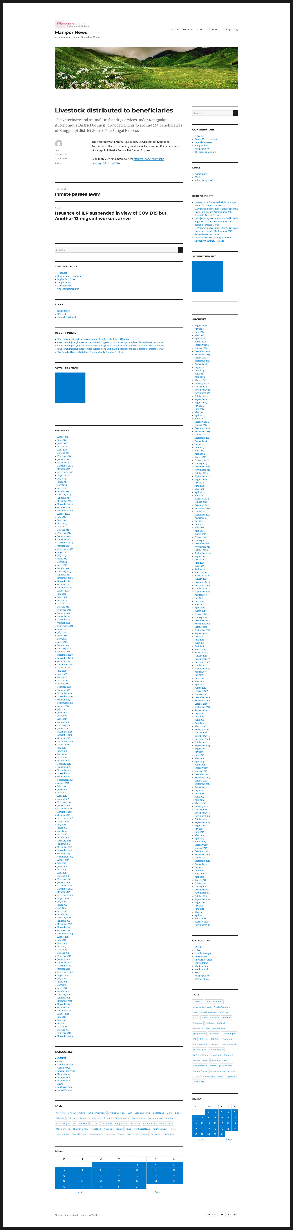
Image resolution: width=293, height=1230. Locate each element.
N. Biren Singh (80, 1129)
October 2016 (63, 815)
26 (174, 1181)
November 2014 (64, 889)
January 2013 (63, 959)
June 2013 (62, 943)
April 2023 (62, 565)
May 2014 (62, 908)
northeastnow (160, 1129)
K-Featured (106, 1123)
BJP (130, 1113)
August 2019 (63, 706)
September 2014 (65, 895)
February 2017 (64, 802)
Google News (63, 1068)
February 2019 (64, 725)
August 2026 (63, 437)
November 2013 (64, 927)
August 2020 (63, 667)
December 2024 (65, 501)
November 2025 (65, 466)
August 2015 (63, 860)
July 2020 (61, 671)
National (108, 1129)
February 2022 (64, 610)
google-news (139, 1118)
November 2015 (64, 850)
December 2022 (65, 578)
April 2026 (62, 450)
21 (82, 1181)
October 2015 (63, 853)
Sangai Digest (79, 1134)
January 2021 (63, 651)
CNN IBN (61, 1058)
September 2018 (65, 741)
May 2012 (62, 985)
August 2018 (63, 744)
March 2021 (63, 645)
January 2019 (63, 728)
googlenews (155, 1118)
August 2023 (63, 552)
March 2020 (63, 683)
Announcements (76, 1113)
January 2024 (63, 536)
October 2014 (63, 892)
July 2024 (61, 517)
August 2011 (63, 1014)
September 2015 (65, 857)
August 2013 (63, 937)
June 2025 (62, 482)
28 (82, 1186)
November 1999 (65, 1036)
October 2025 (63, 469)
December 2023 (64, 539)
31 (137, 1186)
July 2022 (61, 594)
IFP (74, 1123)
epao (57, 150)
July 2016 (61, 824)
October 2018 (63, 738)
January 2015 (63, 882)
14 (82, 1175)
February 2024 (64, 533)
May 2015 (62, 869)
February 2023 (64, 571)
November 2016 (65, 812)
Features (96, 1118)
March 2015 (63, 876)
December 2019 (64, 693)
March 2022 (63, 607)
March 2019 (63, 722)
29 (100, 1186)
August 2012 (63, 975)
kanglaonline (121, 1123)
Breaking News (142, 1113)
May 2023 (62, 562)
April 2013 (62, 949)
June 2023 (62, 558)
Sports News (133, 1134)
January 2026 (63, 459)
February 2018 (64, 764)
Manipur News (71, 32)
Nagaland (96, 1129)
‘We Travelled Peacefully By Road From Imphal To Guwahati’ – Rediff (90, 352)
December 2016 (64, 808)
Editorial (60, 1118)
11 (156, 1170)
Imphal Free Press (66, 279)
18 (156, 1175)
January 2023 (63, 574)
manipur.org (230, 29)
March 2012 (63, 991)
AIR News (60, 1113)
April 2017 (62, 796)
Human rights (63, 1123)
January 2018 (63, 767)
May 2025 (62, 485)
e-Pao (58, 158)
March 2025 (63, 491)
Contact (214, 29)
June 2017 (62, 789)
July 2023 (61, 555)
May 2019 (62, 715)
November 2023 (65, 542)
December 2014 (64, 885)
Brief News (158, 1113)
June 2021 (62, 635)
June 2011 (62, 1020)
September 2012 (65, 972)
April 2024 (62, 526)
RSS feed (61, 314)
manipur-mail (150, 1123)
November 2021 (64, 619)
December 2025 (65, 462)
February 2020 (64, 687)
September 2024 (65, 510)
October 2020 (63, 661)
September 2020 (65, 664)
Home (174, 29)
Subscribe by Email (66, 317)
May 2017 (62, 792)
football (108, 1118)
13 (64, 1175)
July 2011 (61, 1017)
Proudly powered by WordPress (87, 1215)
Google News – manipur (69, 276)
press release (62, 1134)
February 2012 (64, 994)
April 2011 (62, 1026)
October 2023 (63, 546)
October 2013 (63, 930)
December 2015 (64, 847)
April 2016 (62, 834)
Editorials (72, 1118)
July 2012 (61, 978)
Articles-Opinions (96, 1113)
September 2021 (65, 626)
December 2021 (64, 616)
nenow (119, 1129)
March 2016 (63, 837)
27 (64, 1186)
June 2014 (62, 905)
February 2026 (64, 456)
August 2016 (63, 821)
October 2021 (63, 623)
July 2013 (61, 940)
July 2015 (61, 863)
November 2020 (65, 658)
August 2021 (63, 629)
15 (101, 1175)
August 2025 (63, 475)
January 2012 (63, 998)
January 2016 (63, 844)
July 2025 (61, 478)
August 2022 (63, 591)
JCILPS (93, 1123)
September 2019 (65, 703)
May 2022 (62, 600)
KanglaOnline (64, 282)
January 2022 (63, 613)
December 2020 (65, 655)
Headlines (170, 1118)
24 (137, 1181)
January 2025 (63, 498)
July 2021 (61, 632)
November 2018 (64, 735)
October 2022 (63, 584)
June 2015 (62, 866)
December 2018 (64, 732)
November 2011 (64, 1004)
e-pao (58, 163)
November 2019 (65, 696)
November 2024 (65, 504)
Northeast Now (64, 285)
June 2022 (62, 597)
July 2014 (61, 901)
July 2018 (61, 748)
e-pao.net (62, 273)
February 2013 (64, 956)
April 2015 (62, 873)
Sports (121, 1134)
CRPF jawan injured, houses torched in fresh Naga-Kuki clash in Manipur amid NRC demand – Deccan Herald (110, 342)
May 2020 (62, 677)
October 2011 (63, 1007)
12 (174, 1170)
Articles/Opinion (117, 1113)
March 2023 (63, 568)
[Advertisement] (70, 388)
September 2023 (65, 549)
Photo (173, 1129)
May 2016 (62, 831)
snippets (110, 1134)
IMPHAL (83, 1123)
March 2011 (63, 1030)
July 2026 (62, 440)
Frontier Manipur (65, 1064)
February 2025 (64, 494)
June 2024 (62, 520)
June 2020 (62, 674)
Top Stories (168, 1134)
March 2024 (63, 530)
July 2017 (61, 786)
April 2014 (62, 911)
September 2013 (65, 933)
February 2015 (64, 879)
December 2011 (64, 1001)
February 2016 (64, 840)
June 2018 (62, 751)
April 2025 (62, 488)
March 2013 (63, 953)
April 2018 (62, 757)
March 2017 (63, 799)
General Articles (122, 1118)
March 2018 (63, 760)
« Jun (80, 1192)
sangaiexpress (96, 1134)
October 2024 (63, 507)
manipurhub (166, 1123)
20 (64, 1181)
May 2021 (62, 639)
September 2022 (65, 587)
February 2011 (64, 1033)
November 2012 (64, 965)
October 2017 (63, 776)
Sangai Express (64, 1090)
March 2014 (63, 914)
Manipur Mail (64, 1080)
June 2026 (62, 443)
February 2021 (64, 648)
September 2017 (65, 780)
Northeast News (142, 1129)
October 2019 (63, 699)
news (128, 1129)
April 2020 (62, 680)
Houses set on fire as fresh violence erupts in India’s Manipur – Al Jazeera (93, 339)
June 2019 (62, 712)
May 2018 (62, 754)
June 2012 (62, 981)
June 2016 (62, 828)
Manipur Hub (63, 1077)
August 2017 (63, 783)
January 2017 (63, 805)
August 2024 (63, 514)
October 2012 (63, 969)
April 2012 (62, 988)
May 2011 (61, 1023)
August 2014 (63, 898)
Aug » (157, 1192)
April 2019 (62, 719)
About (200, 29)
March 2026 (63, 453)
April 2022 (62, 603)
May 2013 (61, 946)
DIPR (169, 1113)
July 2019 (61, 709)
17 (137, 1175)
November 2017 (64, 773)
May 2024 (62, 523)
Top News (155, 1134)
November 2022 (65, 581)
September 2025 (65, 472)
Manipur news (63, 1129)
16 (119, 1175)
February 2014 (64, 917)
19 (174, 1175)
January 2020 (63, 690)
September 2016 (65, 818)
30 (119, 1186)
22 (100, 1181)
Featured (84, 1118)
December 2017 (64, 770)
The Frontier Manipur (68, 289)
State (145, 1134)
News (185, 29)
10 (137, 1170)
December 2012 (64, 962)
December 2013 (64, 924)
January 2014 (63, 921)
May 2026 (62, 446)
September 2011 (65, 1010)
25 (155, 1181)
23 (119, 1181)
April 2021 (62, 642)
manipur (135, 1123)
